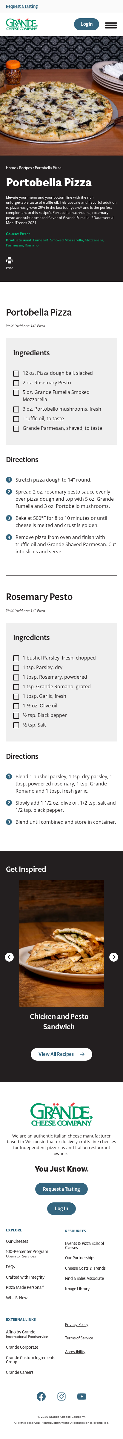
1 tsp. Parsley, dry (42, 667)
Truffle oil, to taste (43, 418)
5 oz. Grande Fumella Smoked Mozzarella (56, 396)
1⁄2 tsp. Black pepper (45, 715)
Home (11, 167)
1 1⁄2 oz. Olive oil (40, 705)
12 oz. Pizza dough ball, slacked (58, 373)
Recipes (25, 167)
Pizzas (25, 233)
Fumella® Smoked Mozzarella (58, 240)
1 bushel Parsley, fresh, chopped (59, 657)
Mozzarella (94, 240)
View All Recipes (56, 1054)
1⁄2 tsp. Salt (34, 724)
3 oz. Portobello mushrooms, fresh (62, 409)
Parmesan (14, 245)
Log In (61, 1208)
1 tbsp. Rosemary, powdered (55, 677)
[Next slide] (113, 957)
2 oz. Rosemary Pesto (47, 382)
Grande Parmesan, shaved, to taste (62, 428)
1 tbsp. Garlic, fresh (44, 696)
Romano (32, 245)
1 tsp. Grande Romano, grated (57, 686)
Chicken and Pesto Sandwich (59, 1022)
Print (9, 268)
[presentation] (61, 943)
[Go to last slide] (9, 957)
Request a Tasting (22, 6)
